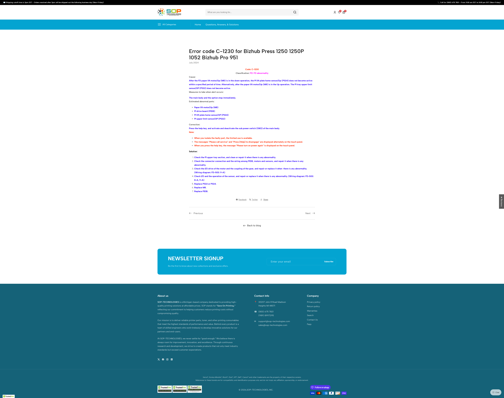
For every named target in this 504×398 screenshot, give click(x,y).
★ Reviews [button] (501, 201)
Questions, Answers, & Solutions (222, 24)
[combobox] (252, 12)
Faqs (309, 324)
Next (307, 213)
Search (310, 315)
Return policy (313, 306)
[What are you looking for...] (294, 12)
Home (198, 24)
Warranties (312, 311)
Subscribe (328, 262)
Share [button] (265, 199)
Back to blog (254, 225)
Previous (198, 213)
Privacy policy (313, 302)
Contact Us (312, 320)
